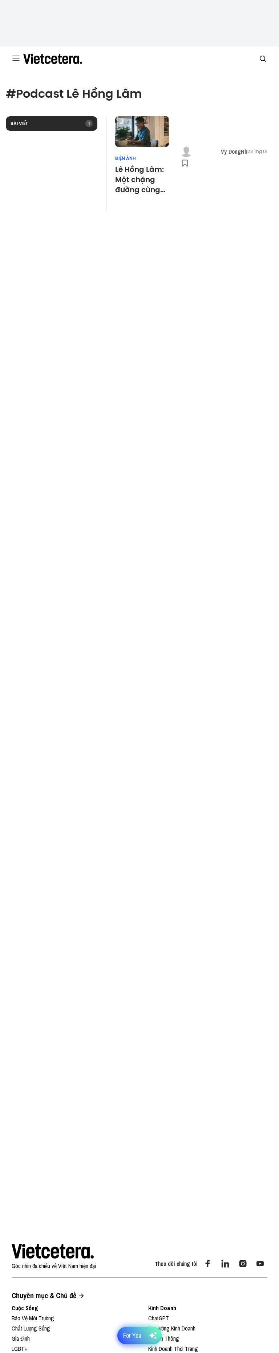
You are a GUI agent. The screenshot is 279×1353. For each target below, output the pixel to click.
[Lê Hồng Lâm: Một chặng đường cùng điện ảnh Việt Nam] (142, 131)
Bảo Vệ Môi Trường (33, 1318)
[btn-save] (185, 163)
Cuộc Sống (25, 1308)
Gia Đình (21, 1338)
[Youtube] (260, 1263)
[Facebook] (208, 1263)
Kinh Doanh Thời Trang (173, 1349)
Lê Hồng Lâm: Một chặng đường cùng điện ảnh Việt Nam (139, 179)
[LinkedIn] (225, 1263)
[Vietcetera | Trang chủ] (52, 59)
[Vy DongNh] (186, 151)
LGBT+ (19, 1349)
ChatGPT (158, 1318)
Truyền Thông (163, 1338)
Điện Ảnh (125, 158)
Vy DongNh (234, 151)
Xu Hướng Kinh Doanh (171, 1328)
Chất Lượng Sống (31, 1328)
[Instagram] (242, 1263)
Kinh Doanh (162, 1308)
